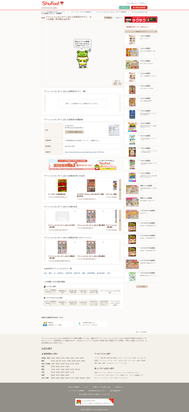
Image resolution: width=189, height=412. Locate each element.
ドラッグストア (127, 358)
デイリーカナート (123, 378)
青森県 (58, 358)
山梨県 (53, 364)
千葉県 (69, 361)
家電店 (96, 360)
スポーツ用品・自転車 (138, 360)
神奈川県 (58, 361)
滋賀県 (67, 369)
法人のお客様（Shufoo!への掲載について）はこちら (94, 394)
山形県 (77, 358)
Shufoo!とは (118, 387)
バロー (111, 378)
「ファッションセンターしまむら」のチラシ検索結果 (110, 12)
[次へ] (120, 103)
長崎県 (63, 378)
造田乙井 (77, 273)
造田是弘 (61, 273)
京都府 (63, 369)
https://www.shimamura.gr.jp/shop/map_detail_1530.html (84, 152)
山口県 (72, 372)
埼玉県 (64, 361)
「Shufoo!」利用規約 (73, 387)
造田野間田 (91, 273)
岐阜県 (63, 366)
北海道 (53, 358)
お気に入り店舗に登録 (118, 17)
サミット (97, 378)
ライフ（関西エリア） (122, 375)
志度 (45, 273)
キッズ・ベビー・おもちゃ (116, 360)
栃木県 (78, 361)
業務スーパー (98, 372)
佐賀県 (58, 378)
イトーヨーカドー (99, 375)
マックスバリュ (117, 372)
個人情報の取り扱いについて (97, 390)
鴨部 (83, 273)
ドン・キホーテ (107, 372)
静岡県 (58, 366)
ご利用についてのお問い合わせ (101, 387)
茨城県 (73, 361)
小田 (108, 273)
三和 (115, 378)
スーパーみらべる (128, 372)
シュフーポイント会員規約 (76, 390)
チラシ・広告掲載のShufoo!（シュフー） (53, 12)
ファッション (103, 360)
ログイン (124, 7)
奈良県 (72, 369)
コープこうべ (104, 378)
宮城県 (67, 358)
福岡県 (53, 378)
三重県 (67, 366)
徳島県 (53, 375)
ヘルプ (86, 387)
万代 (107, 375)
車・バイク (128, 360)
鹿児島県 (82, 378)
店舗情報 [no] (108, 17)
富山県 (67, 364)
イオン (137, 372)
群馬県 (83, 361)
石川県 (72, 364)
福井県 (77, 364)
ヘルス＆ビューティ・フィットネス (116, 363)
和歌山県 (77, 369)
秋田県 (72, 358)
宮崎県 (77, 378)
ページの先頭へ (141, 332)
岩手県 (63, 358)
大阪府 (53, 369)
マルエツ (112, 375)
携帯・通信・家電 (99, 363)
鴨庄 (50, 273)
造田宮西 (69, 273)
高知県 (67, 375)
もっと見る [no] (142, 286)
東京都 (53, 361)
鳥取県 (63, 372)
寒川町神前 (101, 273)
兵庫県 (58, 369)
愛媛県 (63, 375)
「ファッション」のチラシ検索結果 (80, 12)
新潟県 (63, 364)
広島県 (58, 372)
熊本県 (67, 378)
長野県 (58, 364)
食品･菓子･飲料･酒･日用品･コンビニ (111, 358)
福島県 (82, 358)
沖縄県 (88, 378)
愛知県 (53, 366)
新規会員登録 (139, 7)
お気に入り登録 (74, 211)
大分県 (72, 378)
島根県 (67, 372)
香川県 (58, 375)
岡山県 (53, 372)
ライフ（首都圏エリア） (137, 375)
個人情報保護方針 (115, 390)
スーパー (97, 358)
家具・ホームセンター (139, 358)
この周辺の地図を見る (74, 132)
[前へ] (45, 103)
